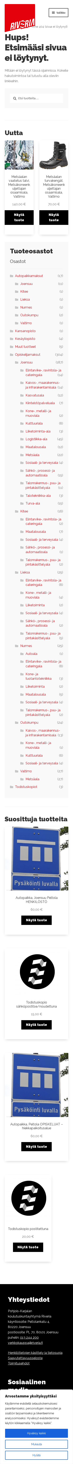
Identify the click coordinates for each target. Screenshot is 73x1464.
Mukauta (36, 1444)
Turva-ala (33, 503)
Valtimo (26, 323)
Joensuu (26, 284)
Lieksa (25, 299)
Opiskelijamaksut (27, 355)
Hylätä (36, 1455)
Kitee (24, 291)
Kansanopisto (25, 331)
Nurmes (26, 307)
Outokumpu (29, 315)
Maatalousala (36, 447)
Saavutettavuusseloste (25, 1358)
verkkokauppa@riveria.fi (25, 1343)
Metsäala (32, 455)
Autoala (31, 654)
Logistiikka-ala (36, 439)
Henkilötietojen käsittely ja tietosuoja (35, 1353)
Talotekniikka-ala (38, 496)
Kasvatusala (35, 395)
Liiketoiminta (35, 605)
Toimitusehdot (19, 1363)
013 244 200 (29, 1337)
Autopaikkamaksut (29, 276)
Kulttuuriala (34, 423)
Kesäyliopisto (25, 339)
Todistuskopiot (26, 787)
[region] (36, 1427)
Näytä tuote (19, 217)
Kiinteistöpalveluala (40, 403)
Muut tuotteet (25, 347)
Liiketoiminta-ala (38, 431)
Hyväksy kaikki (36, 1433)
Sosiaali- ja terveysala (42, 463)
